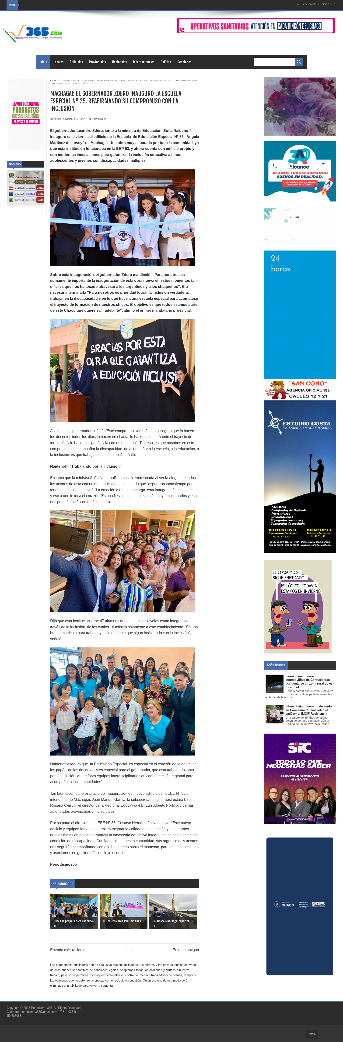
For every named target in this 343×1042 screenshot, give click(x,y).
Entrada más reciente (67, 950)
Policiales (76, 61)
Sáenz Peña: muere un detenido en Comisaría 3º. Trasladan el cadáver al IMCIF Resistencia (309, 710)
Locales (58, 61)
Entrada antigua (186, 950)
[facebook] (298, 5)
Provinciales (97, 61)
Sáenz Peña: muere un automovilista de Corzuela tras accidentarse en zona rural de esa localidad (310, 682)
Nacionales (119, 61)
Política (166, 61)
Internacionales (143, 61)
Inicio (43, 61)
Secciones (184, 61)
